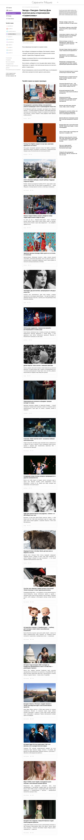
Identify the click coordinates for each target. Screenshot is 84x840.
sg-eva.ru (10, 36)
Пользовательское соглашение (13, 69)
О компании (9, 58)
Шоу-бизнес (11, 18)
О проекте (8, 59)
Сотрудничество (9, 63)
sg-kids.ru (10, 47)
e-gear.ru (10, 44)
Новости (10, 10)
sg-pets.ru (10, 50)
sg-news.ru (10, 26)
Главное (10, 7)
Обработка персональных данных (12, 66)
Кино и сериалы (12, 13)
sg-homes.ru (11, 39)
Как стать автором (10, 61)
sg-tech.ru (10, 52)
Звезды (9, 16)
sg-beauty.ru (11, 42)
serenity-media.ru (12, 34)
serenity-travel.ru (12, 31)
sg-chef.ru (10, 28)
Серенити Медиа (42, 2)
